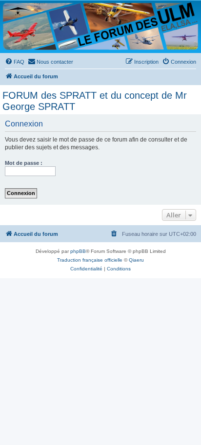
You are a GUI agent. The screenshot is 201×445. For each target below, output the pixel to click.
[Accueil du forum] (100, 26)
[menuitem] (14, 62)
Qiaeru (136, 260)
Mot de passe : (23, 163)
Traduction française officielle (89, 260)
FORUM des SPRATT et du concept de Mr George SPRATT (94, 101)
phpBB (78, 251)
